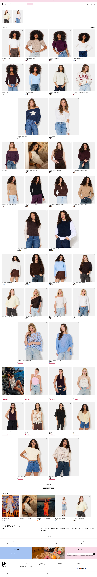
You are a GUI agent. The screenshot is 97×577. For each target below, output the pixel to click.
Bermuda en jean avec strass (60, 518)
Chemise (87, 528)
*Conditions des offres (38, 573)
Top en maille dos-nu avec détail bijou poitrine (9, 431)
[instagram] (11, 553)
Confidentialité (24, 573)
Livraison (78, 563)
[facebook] (17, 553)
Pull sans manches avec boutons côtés (31, 170)
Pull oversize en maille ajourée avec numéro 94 (80, 92)
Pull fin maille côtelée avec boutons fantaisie (9, 204)
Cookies (51, 573)
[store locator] (87, 4)
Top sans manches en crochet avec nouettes (32, 431)
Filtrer (92, 27)
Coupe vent (81, 528)
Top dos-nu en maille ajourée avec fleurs (79, 395)
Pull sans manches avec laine (22, 248)
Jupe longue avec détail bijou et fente (43, 518)
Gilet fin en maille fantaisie (77, 316)
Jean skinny (43, 530)
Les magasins (60, 563)
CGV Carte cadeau (17, 573)
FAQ (77, 564)
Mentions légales (46, 573)
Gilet (42, 528)
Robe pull (47, 528)
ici (70, 556)
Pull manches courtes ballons (6, 58)
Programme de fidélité (42, 564)
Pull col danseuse (52, 136)
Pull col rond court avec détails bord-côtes (80, 170)
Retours (78, 565)
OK (93, 553)
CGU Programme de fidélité (8, 573)
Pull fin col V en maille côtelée (78, 58)
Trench (67, 528)
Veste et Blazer (74, 528)
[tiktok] (14, 553)
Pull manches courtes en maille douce (79, 282)
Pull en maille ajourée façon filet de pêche (56, 431)
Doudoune (53, 528)
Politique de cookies (31, 573)
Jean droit (92, 528)
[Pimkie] (6, 4)
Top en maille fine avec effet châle (78, 431)
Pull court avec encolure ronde (7, 282)
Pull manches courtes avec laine (54, 92)
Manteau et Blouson (60, 528)
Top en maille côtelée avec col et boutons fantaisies (57, 395)
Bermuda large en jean (5, 518)
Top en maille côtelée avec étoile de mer (32, 395)
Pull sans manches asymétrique (23, 476)
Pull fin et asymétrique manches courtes (31, 316)
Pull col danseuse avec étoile (22, 136)
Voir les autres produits (48, 488)
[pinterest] (20, 553)
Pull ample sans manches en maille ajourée (24, 360)
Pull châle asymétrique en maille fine (55, 360)
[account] (92, 4)
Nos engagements (61, 564)
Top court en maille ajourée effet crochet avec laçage (10, 395)
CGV (2, 573)
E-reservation (41, 563)
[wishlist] (89, 4)
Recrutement (60, 565)
